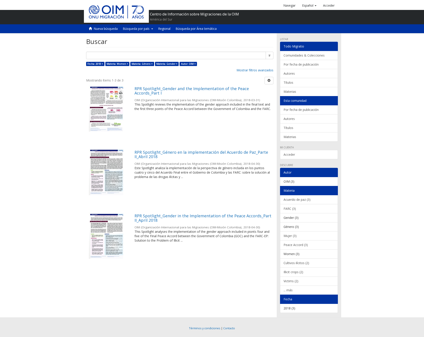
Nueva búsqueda (106, 29)
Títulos (288, 82)
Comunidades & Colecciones (304, 55)
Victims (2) (291, 281)
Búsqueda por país (137, 29)
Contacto (229, 328)
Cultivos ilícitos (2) (296, 263)
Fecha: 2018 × (95, 63)
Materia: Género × (142, 63)
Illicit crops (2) (293, 272)
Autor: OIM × (188, 63)
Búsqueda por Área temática (196, 29)
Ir (270, 55)
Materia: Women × (117, 63)
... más (288, 290)
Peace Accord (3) (296, 245)
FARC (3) (290, 208)
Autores (289, 73)
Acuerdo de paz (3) (297, 199)
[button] (309, 5)
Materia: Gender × (166, 63)
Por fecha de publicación (301, 64)
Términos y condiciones (204, 328)
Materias (290, 91)
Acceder (289, 154)
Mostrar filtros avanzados (255, 70)
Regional (164, 29)
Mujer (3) (290, 236)
